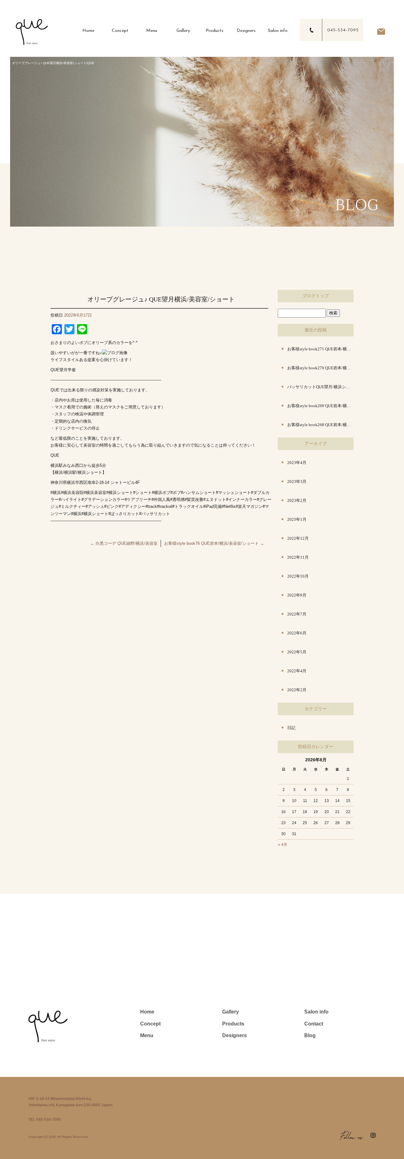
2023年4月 (296, 462)
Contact (313, 1023)
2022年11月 (298, 557)
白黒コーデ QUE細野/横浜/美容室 (123, 543)
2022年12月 (298, 538)
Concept (120, 30)
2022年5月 (296, 652)
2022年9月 (296, 595)
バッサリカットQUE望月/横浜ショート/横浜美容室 (320, 386)
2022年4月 (296, 671)
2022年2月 (296, 689)
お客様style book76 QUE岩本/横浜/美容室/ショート (214, 543)
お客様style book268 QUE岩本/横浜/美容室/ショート (320, 424)
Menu (151, 30)
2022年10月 (298, 576)
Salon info (278, 30)
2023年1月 (296, 519)
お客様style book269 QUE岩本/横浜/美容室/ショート (320, 405)
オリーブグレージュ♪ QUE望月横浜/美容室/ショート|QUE (53, 63)
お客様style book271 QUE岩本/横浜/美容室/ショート (320, 349)
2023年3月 (296, 481)
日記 (291, 727)
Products (214, 30)
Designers (246, 30)
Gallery (183, 30)
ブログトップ (315, 296)
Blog (310, 1035)
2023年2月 (296, 500)
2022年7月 (296, 614)
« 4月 (282, 844)
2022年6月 (296, 633)
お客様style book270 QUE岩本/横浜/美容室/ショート (320, 368)
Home (88, 30)
